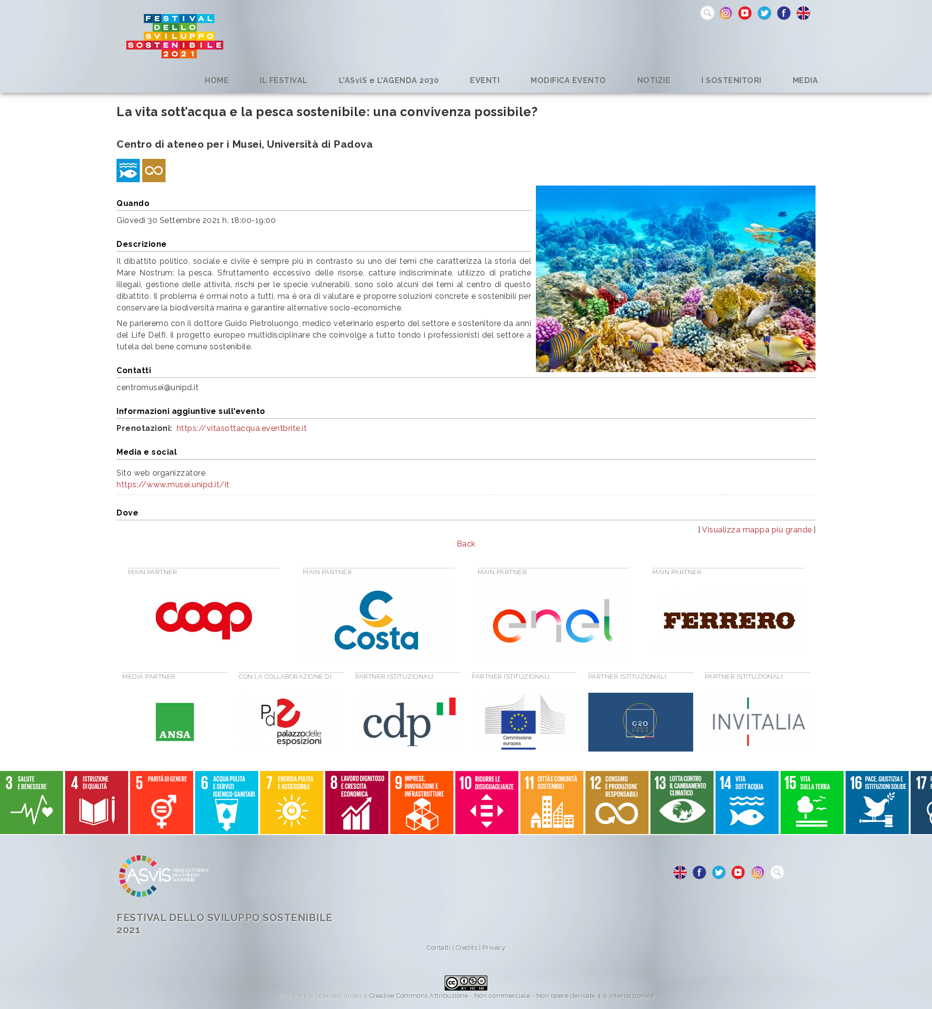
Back (466, 543)
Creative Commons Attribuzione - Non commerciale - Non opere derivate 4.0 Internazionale (511, 995)
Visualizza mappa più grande (757, 529)
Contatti (438, 947)
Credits (467, 947)
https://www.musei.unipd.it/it (173, 484)
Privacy (494, 947)
